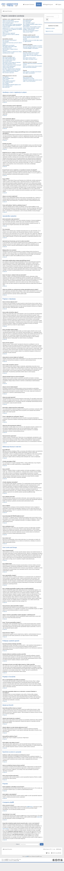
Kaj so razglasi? (5, 83)
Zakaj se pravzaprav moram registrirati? (10, 21)
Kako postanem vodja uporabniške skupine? (32, 26)
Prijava (59, 4)
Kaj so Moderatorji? (27, 21)
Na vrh (5, 102)
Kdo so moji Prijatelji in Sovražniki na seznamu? (32, 45)
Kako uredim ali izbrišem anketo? (9, 63)
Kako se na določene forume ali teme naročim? (32, 66)
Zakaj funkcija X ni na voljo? (28, 78)
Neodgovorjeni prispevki (50, 28)
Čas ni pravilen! (5, 41)
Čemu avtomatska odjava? (7, 22)
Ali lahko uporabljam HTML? (8, 78)
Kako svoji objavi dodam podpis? (9, 59)
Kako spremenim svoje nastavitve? (9, 40)
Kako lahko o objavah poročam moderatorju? (11, 68)
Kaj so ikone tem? (6, 87)
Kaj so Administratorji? (27, 20)
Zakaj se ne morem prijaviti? (8, 20)
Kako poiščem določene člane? (29, 57)
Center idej (39, 817)
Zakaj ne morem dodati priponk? (9, 66)
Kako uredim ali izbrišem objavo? (9, 58)
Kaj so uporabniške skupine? (29, 22)
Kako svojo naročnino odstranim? (29, 67)
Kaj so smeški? (5, 79)
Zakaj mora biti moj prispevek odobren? (10, 71)
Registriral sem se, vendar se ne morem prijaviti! (12, 28)
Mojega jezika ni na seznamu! (8, 45)
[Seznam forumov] (10, 6)
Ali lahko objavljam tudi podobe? (8, 80)
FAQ (39, 4)
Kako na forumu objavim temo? (8, 57)
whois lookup (5, 828)
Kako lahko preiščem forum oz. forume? (31, 52)
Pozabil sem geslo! (6, 26)
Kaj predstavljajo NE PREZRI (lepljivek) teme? (11, 84)
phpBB (27, 856)
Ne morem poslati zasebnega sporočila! (31, 36)
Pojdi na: (17, 844)
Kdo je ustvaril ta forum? (28, 77)
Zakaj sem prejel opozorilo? (8, 67)
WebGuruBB (16, 860)
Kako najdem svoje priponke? (29, 72)
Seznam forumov (29, 4)
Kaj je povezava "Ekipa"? (28, 31)
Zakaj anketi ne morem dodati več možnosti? (11, 62)
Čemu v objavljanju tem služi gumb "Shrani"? (11, 70)
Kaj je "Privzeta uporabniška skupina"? (31, 30)
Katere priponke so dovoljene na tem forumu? (32, 71)
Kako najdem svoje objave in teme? (30, 59)
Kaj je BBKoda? (5, 77)
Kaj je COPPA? (5, 31)
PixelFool (6, 860)
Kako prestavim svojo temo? (8, 72)
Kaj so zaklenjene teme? (7, 86)
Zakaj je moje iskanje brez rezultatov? (30, 53)
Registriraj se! (48, 4)
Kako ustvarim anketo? (7, 61)
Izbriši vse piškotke (56, 853)
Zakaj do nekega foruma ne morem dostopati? (11, 64)
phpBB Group (29, 806)
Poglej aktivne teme (49, 31)
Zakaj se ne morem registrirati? (8, 33)
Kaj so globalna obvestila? (7, 82)
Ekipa (48, 853)
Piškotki (59, 849)
